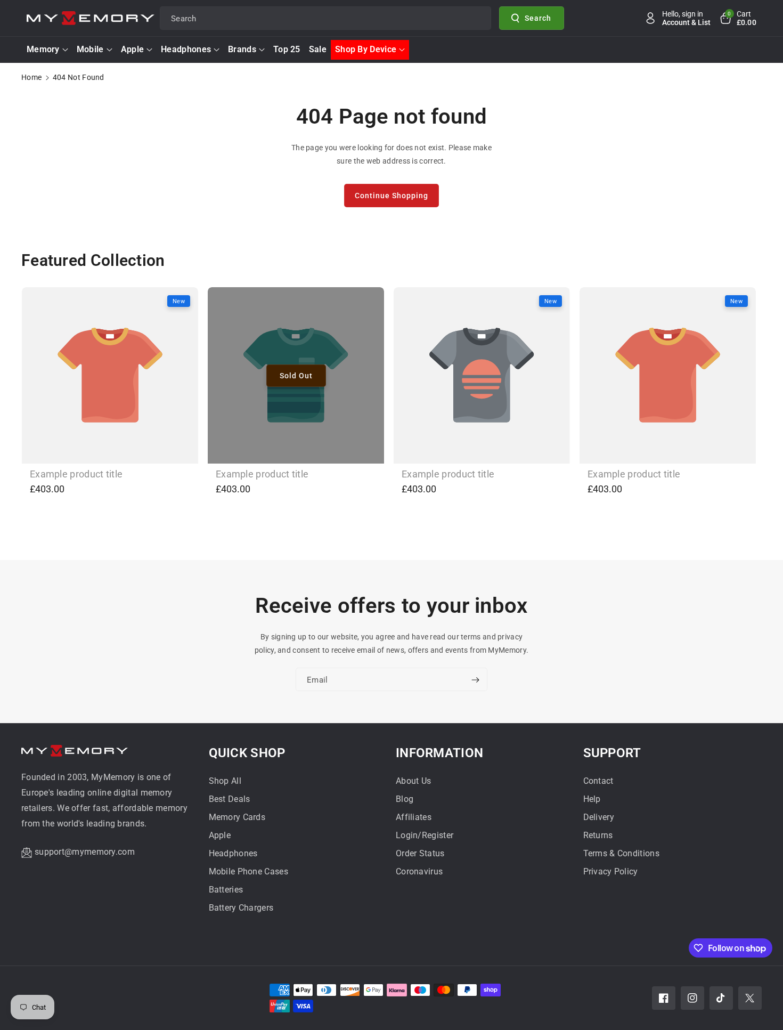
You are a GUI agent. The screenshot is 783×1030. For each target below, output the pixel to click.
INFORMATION (439, 752)
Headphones (186, 49)
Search (538, 17)
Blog (404, 799)
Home (31, 77)
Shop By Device (365, 49)
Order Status (420, 853)
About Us (413, 781)
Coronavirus (419, 871)
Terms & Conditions (621, 853)
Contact (598, 781)
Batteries (226, 890)
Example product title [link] (76, 474)
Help (592, 799)
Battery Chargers (241, 908)
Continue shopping (391, 195)
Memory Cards (237, 817)
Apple (132, 49)
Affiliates (413, 817)
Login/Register (424, 835)
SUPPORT (612, 752)
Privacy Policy (610, 871)
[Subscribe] (475, 680)
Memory (43, 49)
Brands (242, 49)
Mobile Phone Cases (248, 871)
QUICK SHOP (247, 752)
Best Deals (229, 799)
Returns (598, 835)
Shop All (225, 781)
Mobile (90, 49)
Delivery (598, 817)
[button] (738, 18)
